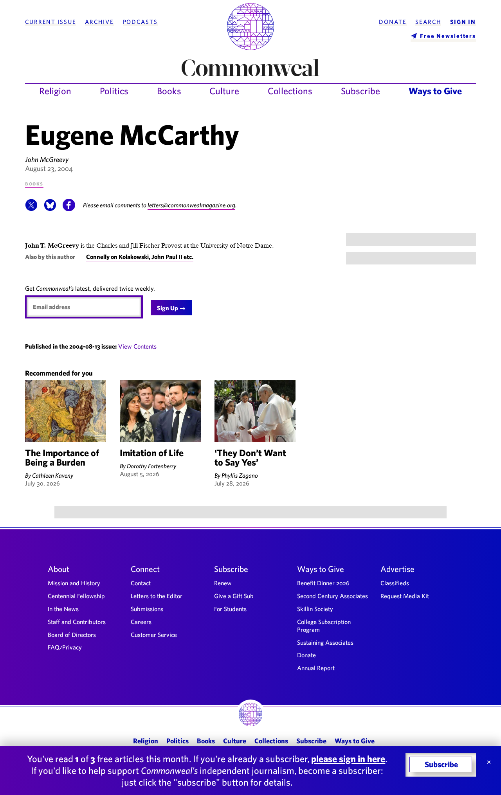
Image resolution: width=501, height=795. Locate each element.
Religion (55, 90)
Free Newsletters (448, 35)
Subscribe (360, 90)
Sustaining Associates (325, 642)
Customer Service (154, 634)
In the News (63, 608)
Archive (99, 22)
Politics (114, 90)
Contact (141, 582)
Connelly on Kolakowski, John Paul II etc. (139, 256)
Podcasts (140, 22)
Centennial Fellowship (76, 595)
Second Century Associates (332, 595)
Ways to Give (435, 90)
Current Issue (50, 22)
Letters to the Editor (156, 595)
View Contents (137, 346)
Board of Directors (72, 634)
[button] (31, 208)
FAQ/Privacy (65, 647)
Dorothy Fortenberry (151, 465)
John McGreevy (46, 159)
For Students (230, 608)
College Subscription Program (324, 625)
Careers (141, 621)
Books (169, 90)
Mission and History (74, 582)
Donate (392, 22)
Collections (290, 90)
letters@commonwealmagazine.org (191, 205)
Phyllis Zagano (240, 475)
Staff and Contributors (77, 621)
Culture (224, 90)
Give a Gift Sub (234, 595)
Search (428, 22)
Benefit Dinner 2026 (323, 582)
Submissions (147, 608)
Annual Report (316, 667)
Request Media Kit (404, 595)
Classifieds (394, 582)
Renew (223, 582)
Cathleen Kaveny (52, 475)
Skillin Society (315, 608)
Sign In (463, 22)
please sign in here (348, 758)
